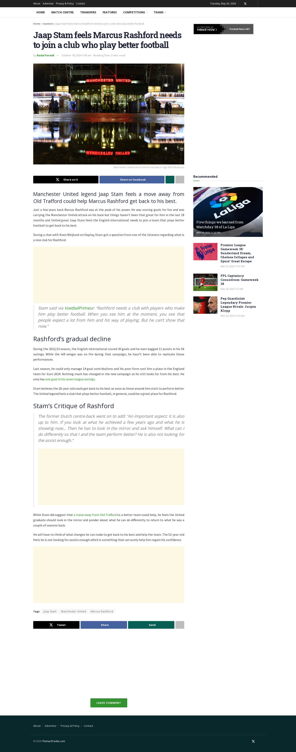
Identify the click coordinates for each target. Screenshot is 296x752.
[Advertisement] (108, 275)
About (36, 3)
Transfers (88, 12)
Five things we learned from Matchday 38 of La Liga (219, 224)
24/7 (247, 29)
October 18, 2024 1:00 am (76, 55)
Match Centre (62, 12)
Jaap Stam (50, 611)
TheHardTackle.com (53, 741)
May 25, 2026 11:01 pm (232, 266)
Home (40, 12)
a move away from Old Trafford (95, 515)
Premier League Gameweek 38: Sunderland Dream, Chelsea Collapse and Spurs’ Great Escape (237, 253)
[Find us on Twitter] (245, 3)
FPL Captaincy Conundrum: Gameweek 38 (239, 280)
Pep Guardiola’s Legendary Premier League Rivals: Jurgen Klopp (238, 304)
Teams (159, 12)
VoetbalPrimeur (78, 308)
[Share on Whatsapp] (170, 179)
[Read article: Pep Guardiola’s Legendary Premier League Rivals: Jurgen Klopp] (205, 305)
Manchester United (73, 611)
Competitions (134, 12)
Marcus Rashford (102, 611)
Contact (80, 3)
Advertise (48, 3)
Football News (237, 29)
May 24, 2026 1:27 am (231, 288)
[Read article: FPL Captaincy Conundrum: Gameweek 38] (205, 282)
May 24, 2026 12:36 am (232, 315)
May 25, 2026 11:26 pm (208, 232)
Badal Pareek (45, 55)
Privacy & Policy (65, 3)
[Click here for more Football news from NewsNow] (210, 29)
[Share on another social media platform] (179, 179)
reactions (48, 23)
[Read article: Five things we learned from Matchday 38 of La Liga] (228, 212)
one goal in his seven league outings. (70, 379)
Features (110, 12)
